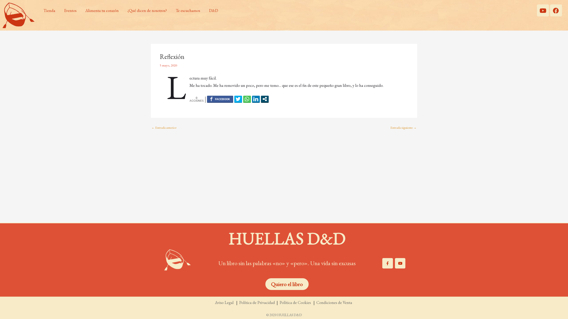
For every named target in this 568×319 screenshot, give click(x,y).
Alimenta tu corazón (102, 10)
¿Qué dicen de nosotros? (147, 10)
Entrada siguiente (403, 127)
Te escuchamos (188, 10)
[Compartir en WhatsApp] (247, 99)
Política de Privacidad (257, 302)
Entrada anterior (164, 127)
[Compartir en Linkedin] (256, 99)
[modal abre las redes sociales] (265, 99)
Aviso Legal (225, 302)
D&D (213, 10)
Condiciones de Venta (334, 302)
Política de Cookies (296, 302)
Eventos (70, 10)
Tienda (49, 10)
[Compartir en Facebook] (220, 99)
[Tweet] (238, 99)
